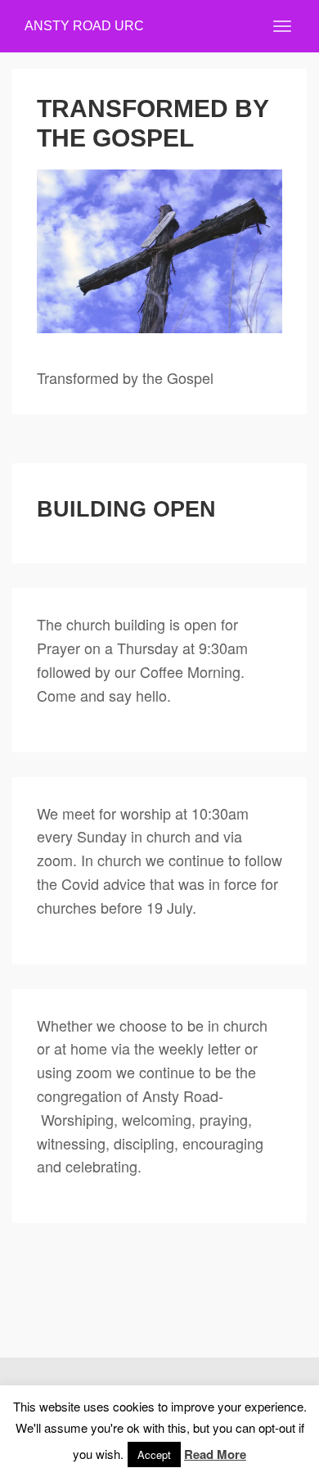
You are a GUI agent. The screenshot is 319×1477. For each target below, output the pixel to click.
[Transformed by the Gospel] (159, 251)
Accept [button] (154, 1454)
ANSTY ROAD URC (84, 26)
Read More (215, 1454)
